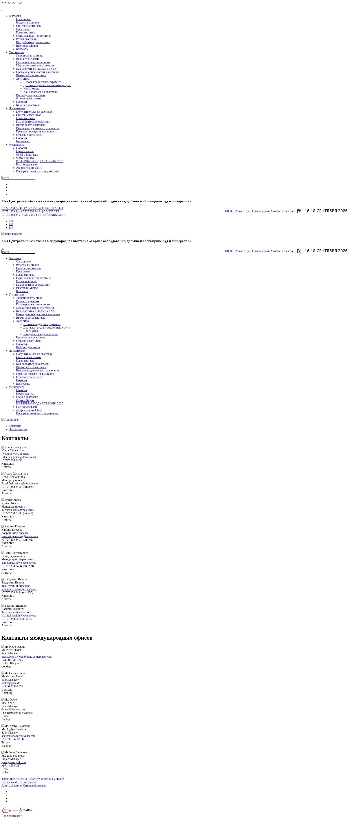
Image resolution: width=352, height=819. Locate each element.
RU (11, 220)
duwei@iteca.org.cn (13, 709)
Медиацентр (16, 144)
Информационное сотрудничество (37, 171)
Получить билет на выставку (34, 111)
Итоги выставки (26, 39)
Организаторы (18, 429)
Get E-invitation (26, 782)
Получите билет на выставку (45, 778)
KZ (11, 224)
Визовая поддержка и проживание (37, 128)
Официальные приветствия (33, 35)
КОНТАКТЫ (54, 208)
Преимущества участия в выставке (38, 72)
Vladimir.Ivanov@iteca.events (18, 589)
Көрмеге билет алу (34, 785)
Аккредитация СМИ (29, 167)
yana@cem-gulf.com (13, 762)
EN (11, 227)
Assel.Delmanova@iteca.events (19, 483)
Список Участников (28, 114)
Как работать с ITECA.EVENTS (36, 68)
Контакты (22, 48)
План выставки (25, 32)
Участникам (16, 52)
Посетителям (17, 108)
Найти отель (31, 88)
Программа (23, 29)
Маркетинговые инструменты (35, 65)
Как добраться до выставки (33, 42)
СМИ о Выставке (27, 154)
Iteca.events (23, 141)
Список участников (28, 25)
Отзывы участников (28, 98)
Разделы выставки (27, 22)
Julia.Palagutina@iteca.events (18, 457)
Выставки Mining (27, 45)
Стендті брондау (11, 785)
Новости (21, 101)
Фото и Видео (25, 157)
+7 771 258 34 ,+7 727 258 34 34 (21, 214)
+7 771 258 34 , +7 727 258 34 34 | (22, 211)
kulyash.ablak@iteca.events (17, 509)
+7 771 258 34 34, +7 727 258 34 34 (22, 208)
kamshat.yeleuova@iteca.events (19, 536)
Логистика (23, 78)
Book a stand (9, 782)
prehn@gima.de (10, 683)
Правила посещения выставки (35, 131)
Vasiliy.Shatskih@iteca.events (18, 615)
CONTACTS (51, 211)
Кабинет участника (28, 105)
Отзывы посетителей (29, 134)
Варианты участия (27, 58)
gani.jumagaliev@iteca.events (18, 562)
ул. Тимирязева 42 (258, 211)
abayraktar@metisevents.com (18, 735)
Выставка (15, 15)
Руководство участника (30, 95)
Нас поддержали (26, 164)
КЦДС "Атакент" (236, 211)
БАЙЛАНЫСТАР (54, 214)
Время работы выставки (31, 75)
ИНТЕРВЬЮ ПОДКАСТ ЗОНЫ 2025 (39, 161)
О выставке (23, 19)
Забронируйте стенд (14, 778)
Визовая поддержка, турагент (41, 81)
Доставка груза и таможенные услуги (47, 85)
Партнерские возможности (33, 62)
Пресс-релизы (25, 151)
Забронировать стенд (29, 55)
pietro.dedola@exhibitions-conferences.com (26, 656)
